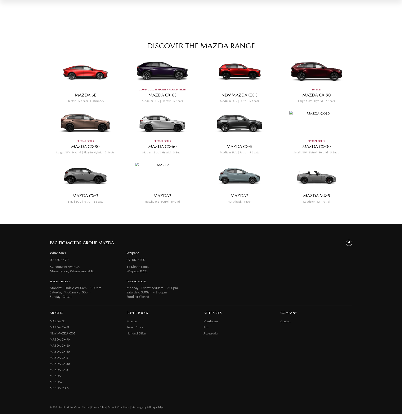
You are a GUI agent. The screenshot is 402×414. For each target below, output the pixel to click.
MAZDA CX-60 (60, 351)
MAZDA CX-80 (60, 345)
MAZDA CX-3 (59, 370)
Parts (207, 327)
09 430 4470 (59, 260)
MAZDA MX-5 (59, 388)
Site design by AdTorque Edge (147, 407)
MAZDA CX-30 (60, 363)
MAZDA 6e (57, 321)
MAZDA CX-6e (60, 327)
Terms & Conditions (118, 407)
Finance (132, 321)
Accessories (211, 333)
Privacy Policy (98, 407)
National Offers (137, 333)
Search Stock (135, 327)
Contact (285, 321)
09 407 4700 (135, 260)
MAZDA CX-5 (59, 357)
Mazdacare (211, 321)
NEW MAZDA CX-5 (63, 333)
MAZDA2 (56, 382)
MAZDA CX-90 (60, 339)
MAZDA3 (56, 376)
